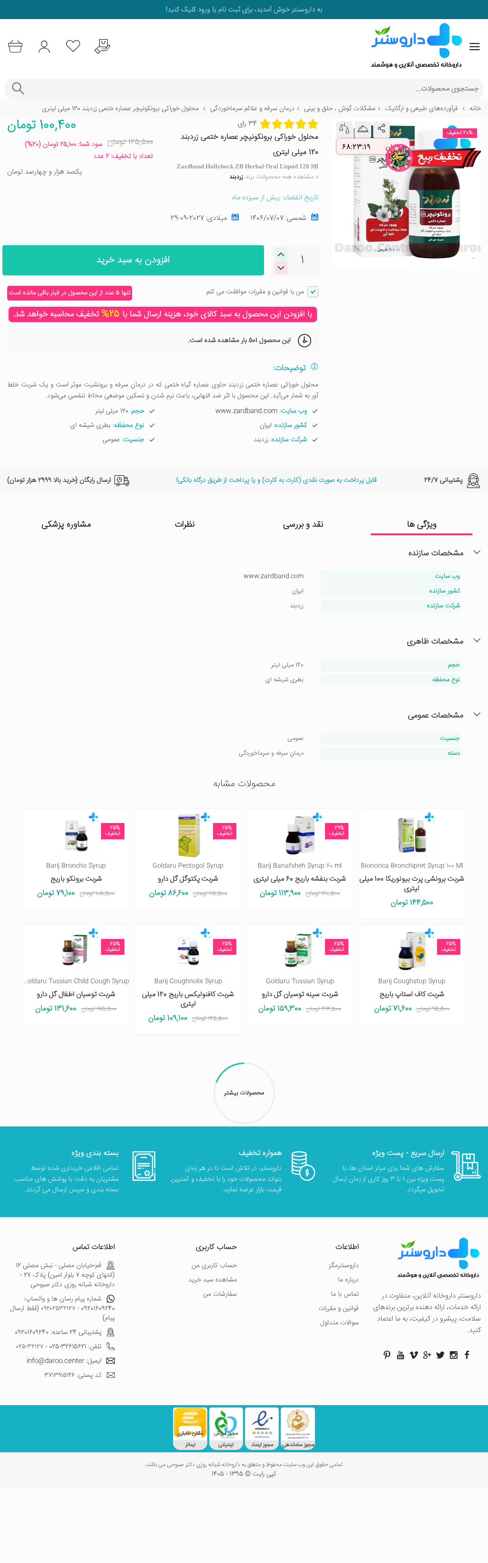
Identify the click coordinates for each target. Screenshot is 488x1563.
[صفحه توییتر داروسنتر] (440, 1355)
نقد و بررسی (303, 524)
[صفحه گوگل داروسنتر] (427, 1355)
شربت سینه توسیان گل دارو (300, 994)
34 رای (247, 124)
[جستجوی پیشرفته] (18, 89)
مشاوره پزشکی (66, 524)
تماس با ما (345, 1294)
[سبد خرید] (15, 46)
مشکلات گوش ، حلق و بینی (340, 109)
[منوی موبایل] (474, 47)
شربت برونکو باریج (76, 879)
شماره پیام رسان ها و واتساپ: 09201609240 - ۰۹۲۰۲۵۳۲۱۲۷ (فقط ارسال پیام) (62, 1308)
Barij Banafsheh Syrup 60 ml (300, 866)
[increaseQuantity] (281, 268)
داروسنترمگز (344, 1266)
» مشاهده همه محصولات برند (273, 177)
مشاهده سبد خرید (212, 1280)
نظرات (185, 524)
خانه (475, 109)
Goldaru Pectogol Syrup (188, 866)
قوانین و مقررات (339, 1308)
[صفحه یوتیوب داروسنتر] (400, 1355)
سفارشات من (220, 1294)
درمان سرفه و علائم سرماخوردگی (252, 109)
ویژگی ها (422, 524)
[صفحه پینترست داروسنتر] (387, 1355)
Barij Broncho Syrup (76, 866)
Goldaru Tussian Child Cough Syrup (76, 981)
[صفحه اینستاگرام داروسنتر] (453, 1355)
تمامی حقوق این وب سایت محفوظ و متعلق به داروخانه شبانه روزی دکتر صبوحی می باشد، (244, 1465)
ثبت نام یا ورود (218, 9)
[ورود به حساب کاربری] (44, 46)
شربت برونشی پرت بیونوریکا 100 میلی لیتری (411, 884)
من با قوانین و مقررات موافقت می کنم (255, 292)
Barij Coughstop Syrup (412, 981)
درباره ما (348, 1280)
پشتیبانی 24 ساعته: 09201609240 (58, 1332)
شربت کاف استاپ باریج (411, 994)
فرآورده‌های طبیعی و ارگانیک (421, 109)
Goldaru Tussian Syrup (300, 981)
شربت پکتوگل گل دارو (188, 879)
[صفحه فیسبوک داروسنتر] (467, 1355)
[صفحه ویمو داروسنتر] (413, 1355)
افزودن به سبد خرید (133, 260)
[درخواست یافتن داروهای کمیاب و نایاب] (102, 46)
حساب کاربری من (214, 1266)
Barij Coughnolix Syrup (188, 981)
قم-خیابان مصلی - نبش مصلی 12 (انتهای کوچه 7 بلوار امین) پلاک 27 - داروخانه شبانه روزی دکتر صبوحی (65, 1275)
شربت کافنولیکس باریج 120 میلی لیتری (188, 999)
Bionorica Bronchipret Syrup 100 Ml (412, 866)
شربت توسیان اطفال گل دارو (76, 994)
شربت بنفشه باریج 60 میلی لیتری (300, 879)
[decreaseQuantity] (281, 254)
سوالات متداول (339, 1323)
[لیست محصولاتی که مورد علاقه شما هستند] (73, 46)
